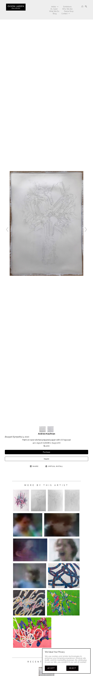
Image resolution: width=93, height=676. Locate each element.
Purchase (46, 452)
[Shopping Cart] (82, 6)
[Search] (86, 6)
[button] (54, 7)
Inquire (46, 459)
